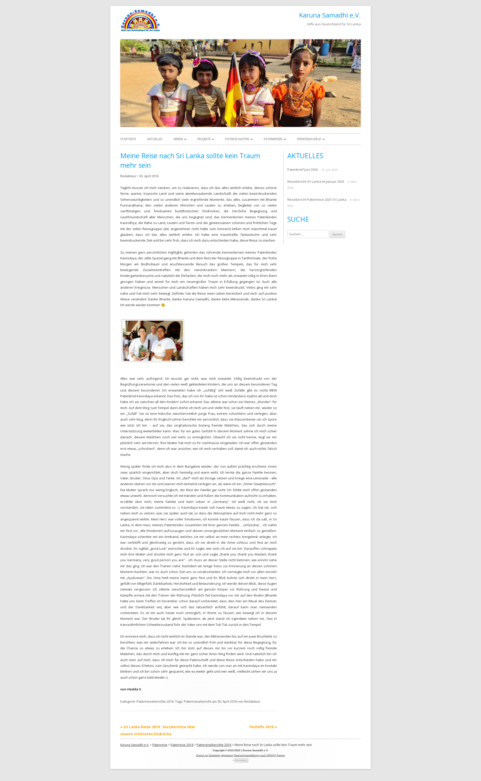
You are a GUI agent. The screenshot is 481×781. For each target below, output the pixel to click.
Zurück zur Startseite (208, 755)
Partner (281, 755)
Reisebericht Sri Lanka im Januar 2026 (315, 181)
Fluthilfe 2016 (263, 726)
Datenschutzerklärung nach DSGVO (255, 755)
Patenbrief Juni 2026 (302, 169)
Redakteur (128, 176)
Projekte (204, 139)
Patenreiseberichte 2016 (155, 701)
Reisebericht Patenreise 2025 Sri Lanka (316, 199)
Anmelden (241, 760)
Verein (178, 139)
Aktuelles (154, 139)
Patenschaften (237, 139)
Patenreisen (273, 139)
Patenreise (159, 745)
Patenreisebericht (197, 701)
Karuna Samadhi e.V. (330, 15)
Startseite (128, 139)
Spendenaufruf (309, 139)
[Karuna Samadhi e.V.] (140, 31)
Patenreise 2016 (182, 745)
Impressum (227, 755)
